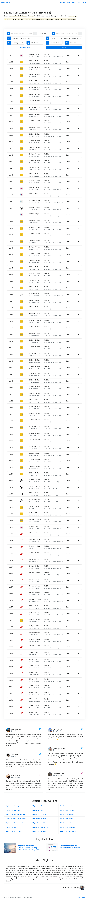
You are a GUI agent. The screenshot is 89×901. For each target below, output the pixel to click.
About (69, 2)
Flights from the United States (16, 819)
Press (78, 2)
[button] (35, 33)
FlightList (7, 2)
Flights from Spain (12, 827)
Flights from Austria (38, 823)
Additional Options (25, 47)
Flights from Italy (38, 810)
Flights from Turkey (12, 806)
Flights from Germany (13, 810)
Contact (84, 2)
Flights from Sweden (39, 831)
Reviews (62, 2)
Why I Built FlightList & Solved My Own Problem (70, 847)
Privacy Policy (80, 897)
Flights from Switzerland (40, 827)
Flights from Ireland (66, 823)
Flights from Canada (39, 814)
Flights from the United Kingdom (16, 823)
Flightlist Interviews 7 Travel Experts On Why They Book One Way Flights (29, 848)
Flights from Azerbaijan (13, 831)
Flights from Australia (67, 806)
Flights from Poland (38, 806)
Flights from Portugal (67, 810)
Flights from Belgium (39, 819)
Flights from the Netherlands (15, 814)
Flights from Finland (66, 819)
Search (63, 47)
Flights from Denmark (67, 827)
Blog (73, 2)
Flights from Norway (67, 814)
